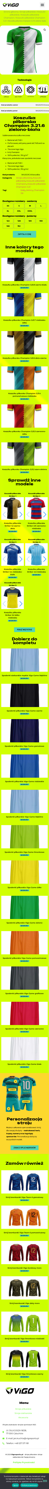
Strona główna (11, 12)
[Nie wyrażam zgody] (45, 1481)
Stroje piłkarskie (28, 12)
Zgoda (15, 1485)
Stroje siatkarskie (23, 1413)
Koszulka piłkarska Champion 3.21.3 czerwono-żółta (24, 432)
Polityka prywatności (29, 1485)
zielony (29, 190)
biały (23, 190)
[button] (42, 4)
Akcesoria (23, 1417)
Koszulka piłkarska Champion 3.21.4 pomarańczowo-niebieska (24, 394)
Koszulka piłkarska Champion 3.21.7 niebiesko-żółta (24, 321)
